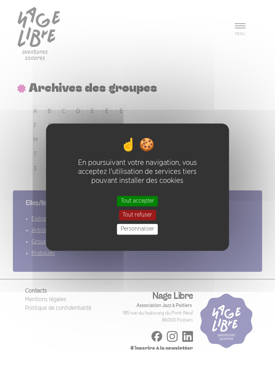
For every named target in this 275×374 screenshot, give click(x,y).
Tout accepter (137, 201)
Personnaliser (137, 229)
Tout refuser (137, 215)
